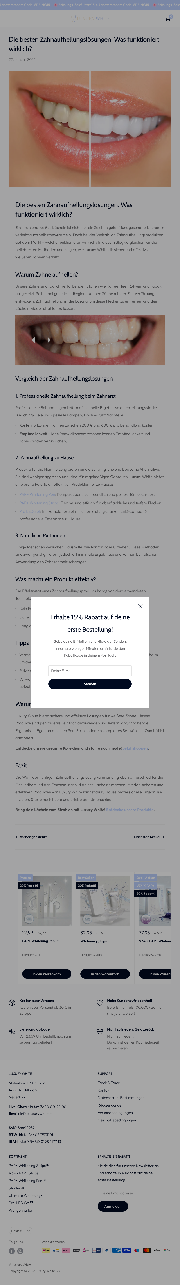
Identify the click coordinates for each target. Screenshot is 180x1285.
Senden (90, 683)
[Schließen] (140, 605)
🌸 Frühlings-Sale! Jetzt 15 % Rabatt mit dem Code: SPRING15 (88, 4)
